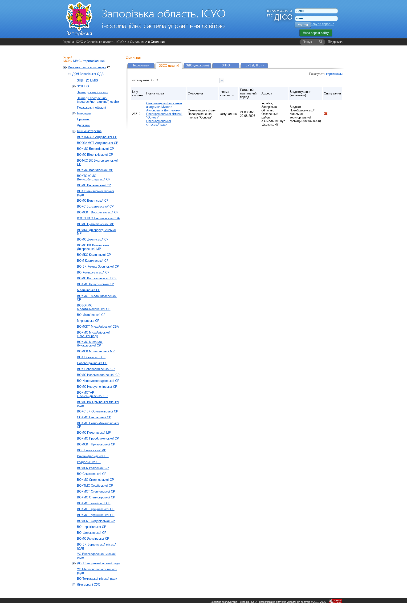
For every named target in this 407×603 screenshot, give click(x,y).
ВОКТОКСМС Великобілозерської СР (93, 177)
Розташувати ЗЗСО (144, 80)
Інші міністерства (89, 131)
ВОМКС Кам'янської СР (94, 255)
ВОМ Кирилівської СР (93, 260)
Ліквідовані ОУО (88, 584)
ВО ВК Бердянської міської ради (96, 546)
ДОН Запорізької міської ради (98, 563)
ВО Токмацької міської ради (97, 578)
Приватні (83, 119)
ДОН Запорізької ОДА (88, 74)
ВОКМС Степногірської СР (96, 497)
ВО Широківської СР (91, 532)
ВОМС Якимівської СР (93, 538)
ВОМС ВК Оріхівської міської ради (98, 403)
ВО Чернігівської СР (91, 527)
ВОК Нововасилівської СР (96, 369)
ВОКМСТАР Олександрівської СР (92, 394)
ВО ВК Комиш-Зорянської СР (98, 266)
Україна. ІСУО (73, 42)
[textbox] (189, 80)
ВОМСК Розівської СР (93, 468)
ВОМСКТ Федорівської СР (96, 521)
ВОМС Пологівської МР (94, 432)
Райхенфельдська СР (93, 456)
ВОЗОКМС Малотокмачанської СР (93, 307)
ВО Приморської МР (91, 450)
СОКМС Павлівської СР (94, 417)
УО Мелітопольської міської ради (97, 570)
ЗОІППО (83, 86)
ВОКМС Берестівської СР (95, 149)
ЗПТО (226, 65)
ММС (77, 61)
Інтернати (84, 113)
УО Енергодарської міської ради (96, 555)
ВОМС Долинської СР (93, 239)
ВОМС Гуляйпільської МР (95, 224)
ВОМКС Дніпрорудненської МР (96, 231)
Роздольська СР (89, 462)
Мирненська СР (88, 320)
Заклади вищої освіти (92, 92)
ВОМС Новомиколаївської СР (98, 375)
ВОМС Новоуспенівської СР (97, 386)
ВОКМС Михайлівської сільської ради (93, 334)
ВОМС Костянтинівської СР (97, 278)
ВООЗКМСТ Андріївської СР (97, 143)
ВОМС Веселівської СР (94, 185)
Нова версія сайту (316, 33)
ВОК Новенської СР (91, 357)
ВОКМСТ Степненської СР (96, 491)
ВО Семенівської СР (91, 474)
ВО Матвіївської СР (91, 315)
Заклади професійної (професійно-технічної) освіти (98, 99)
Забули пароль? (322, 24)
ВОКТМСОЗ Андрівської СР (97, 137)
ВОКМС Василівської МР (95, 170)
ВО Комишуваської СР (93, 272)
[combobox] (191, 80)
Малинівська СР (88, 290)
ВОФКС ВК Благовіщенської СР (97, 162)
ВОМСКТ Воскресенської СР (97, 212)
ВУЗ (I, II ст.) (254, 65)
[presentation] (222, 80)
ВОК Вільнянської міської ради (95, 192)
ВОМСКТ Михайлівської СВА (98, 326)
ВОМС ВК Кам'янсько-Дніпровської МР (93, 247)
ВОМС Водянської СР (93, 200)
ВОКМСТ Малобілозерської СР (97, 297)
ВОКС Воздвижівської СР (95, 206)
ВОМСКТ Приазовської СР (96, 444)
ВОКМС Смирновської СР (95, 479)
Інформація (141, 65)
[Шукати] (321, 42)
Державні (83, 125)
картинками (334, 74)
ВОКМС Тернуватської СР (95, 509)
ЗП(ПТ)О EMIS (87, 80)
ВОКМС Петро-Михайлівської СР (98, 424)
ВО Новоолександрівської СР (98, 381)
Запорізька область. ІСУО (105, 42)
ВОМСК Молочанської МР (96, 351)
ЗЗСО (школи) (169, 65)
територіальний (94, 61)
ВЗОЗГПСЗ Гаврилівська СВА (98, 218)
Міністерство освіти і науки (87, 67)
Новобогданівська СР (92, 363)
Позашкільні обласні (91, 107)
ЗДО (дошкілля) (197, 65)
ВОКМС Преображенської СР (98, 438)
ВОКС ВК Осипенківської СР (97, 411)
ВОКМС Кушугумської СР (95, 284)
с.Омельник (135, 42)
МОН (66, 61)
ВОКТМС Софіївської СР (95, 485)
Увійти (303, 25)
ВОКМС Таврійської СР (93, 503)
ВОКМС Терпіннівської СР (95, 515)
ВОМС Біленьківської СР (95, 154)
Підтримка (335, 42)
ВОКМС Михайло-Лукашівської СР (90, 343)
